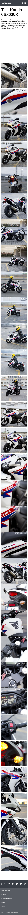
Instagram (17, 884)
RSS (1, 884)
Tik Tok (25, 884)
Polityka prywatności (6, 898)
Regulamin (3, 894)
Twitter (13, 884)
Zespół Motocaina (5, 890)
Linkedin (21, 884)
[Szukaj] (22, 3)
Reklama (3, 902)
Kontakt (3, 906)
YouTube (9, 883)
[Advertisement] (14, 46)
